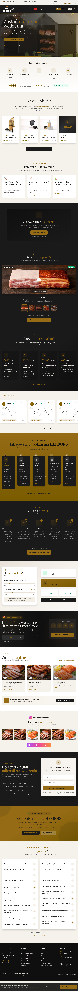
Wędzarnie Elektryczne (27, 958)
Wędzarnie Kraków (46, 960)
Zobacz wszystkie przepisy (66, 660)
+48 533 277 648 (67, 953)
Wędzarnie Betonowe (27, 956)
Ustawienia (55, 987)
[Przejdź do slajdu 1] (35, 52)
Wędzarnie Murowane (27, 960)
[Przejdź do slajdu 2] (37, 52)
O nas (41, 8)
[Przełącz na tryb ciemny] (70, 9)
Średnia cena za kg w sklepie (13, 589)
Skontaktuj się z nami (38, 935)
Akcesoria (23, 965)
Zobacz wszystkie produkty (39, 149)
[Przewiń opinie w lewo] (3, 412)
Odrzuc (48, 987)
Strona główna (13, 8)
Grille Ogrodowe (25, 963)
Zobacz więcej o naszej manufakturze (38, 493)
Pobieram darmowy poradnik (57, 788)
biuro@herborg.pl (67, 951)
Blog (46, 9)
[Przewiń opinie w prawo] (75, 412)
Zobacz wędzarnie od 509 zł (57, 600)
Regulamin (60, 974)
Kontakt (53, 9)
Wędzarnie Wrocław (46, 965)
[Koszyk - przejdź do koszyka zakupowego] (74, 9)
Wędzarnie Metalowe (27, 953)
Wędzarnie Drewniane (27, 951)
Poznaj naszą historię (38, 384)
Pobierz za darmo (64, 700)
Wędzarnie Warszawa (46, 963)
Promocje (32, 9)
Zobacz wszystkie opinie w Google (38, 429)
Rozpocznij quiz (38, 232)
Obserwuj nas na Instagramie (40, 745)
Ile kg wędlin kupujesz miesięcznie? (15, 580)
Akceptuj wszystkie (68, 987)
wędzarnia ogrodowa (44, 106)
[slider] (39, 279)
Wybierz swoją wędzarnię (37, 552)
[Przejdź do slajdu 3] (41, 52)
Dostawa (43, 958)
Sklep (22, 9)
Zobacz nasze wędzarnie (38, 320)
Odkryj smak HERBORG (13, 39)
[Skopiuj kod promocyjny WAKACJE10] (21, 637)
